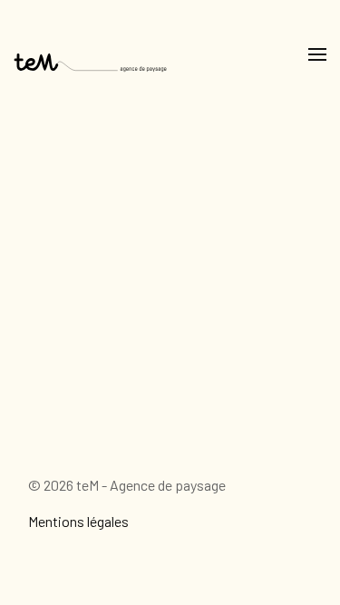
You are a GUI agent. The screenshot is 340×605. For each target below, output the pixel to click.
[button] (317, 54)
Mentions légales (78, 521)
